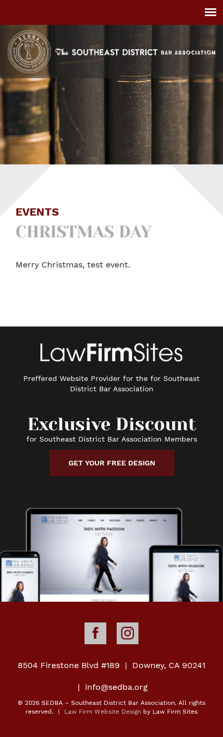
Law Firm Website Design (102, 711)
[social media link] (95, 633)
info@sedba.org (116, 687)
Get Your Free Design (111, 463)
